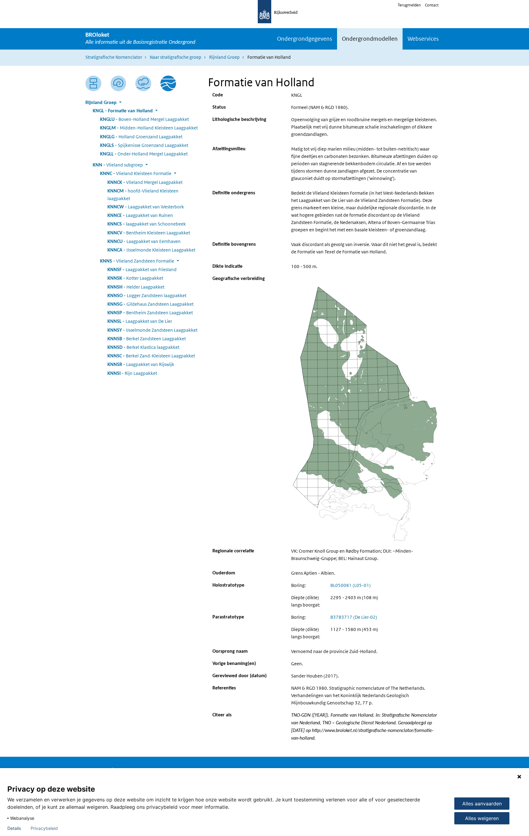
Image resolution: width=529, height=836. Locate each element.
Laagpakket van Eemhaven (144, 241)
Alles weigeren (482, 818)
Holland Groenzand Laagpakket (141, 137)
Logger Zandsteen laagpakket (146, 295)
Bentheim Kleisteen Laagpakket (148, 233)
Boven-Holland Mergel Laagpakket (144, 119)
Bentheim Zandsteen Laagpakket (150, 312)
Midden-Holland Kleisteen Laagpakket (149, 128)
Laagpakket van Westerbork (145, 207)
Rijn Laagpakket (132, 373)
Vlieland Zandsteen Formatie (137, 261)
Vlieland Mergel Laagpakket (144, 182)
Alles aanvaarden (482, 804)
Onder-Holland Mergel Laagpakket (144, 154)
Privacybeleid (44, 828)
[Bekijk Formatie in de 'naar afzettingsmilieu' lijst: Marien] (143, 83)
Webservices (423, 38)
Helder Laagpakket (135, 287)
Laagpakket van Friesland (142, 269)
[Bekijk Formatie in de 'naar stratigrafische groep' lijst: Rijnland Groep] (168, 83)
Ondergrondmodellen (370, 38)
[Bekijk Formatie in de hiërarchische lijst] (93, 83)
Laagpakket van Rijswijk (140, 364)
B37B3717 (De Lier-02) (353, 617)
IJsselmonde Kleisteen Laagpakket (151, 250)
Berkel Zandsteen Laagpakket (146, 338)
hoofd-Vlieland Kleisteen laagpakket (142, 194)
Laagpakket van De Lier (139, 321)
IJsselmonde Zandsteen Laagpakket (152, 330)
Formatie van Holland (123, 111)
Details (14, 828)
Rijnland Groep (224, 57)
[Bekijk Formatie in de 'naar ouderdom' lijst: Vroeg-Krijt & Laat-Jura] (118, 83)
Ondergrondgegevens (304, 38)
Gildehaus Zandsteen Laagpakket (150, 304)
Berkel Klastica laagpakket (143, 347)
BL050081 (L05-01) (350, 585)
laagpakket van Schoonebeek (146, 224)
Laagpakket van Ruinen (140, 215)
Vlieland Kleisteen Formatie (135, 173)
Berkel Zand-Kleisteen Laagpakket (151, 356)
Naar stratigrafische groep (175, 57)
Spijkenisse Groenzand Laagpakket (144, 145)
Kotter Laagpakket (135, 278)
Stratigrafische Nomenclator (113, 57)
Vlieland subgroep (118, 165)
